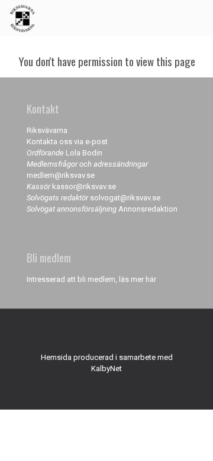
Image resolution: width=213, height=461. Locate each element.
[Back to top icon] (106, 333)
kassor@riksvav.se (84, 186)
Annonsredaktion (148, 208)
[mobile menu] (197, 18)
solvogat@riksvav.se (125, 197)
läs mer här (137, 279)
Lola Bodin (84, 152)
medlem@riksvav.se (61, 175)
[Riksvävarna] (22, 18)
